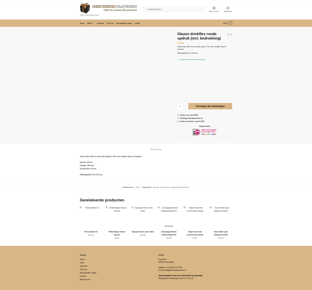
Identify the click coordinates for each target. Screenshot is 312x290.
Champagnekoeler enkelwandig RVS (169, 233)
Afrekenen (228, 11)
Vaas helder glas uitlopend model (221, 233)
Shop (82, 263)
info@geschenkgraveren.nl (175, 270)
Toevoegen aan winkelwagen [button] (91, 243)
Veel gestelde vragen (88, 273)
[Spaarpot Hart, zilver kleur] (143, 217)
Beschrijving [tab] (156, 149)
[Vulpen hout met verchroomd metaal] (195, 217)
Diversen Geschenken (161, 187)
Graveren (83, 266)
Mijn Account (214, 11)
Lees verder (169, 243)
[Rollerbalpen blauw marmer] (117, 217)
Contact (83, 276)
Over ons (83, 269)
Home (82, 259)
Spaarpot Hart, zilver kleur (143, 232)
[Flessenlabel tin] (91, 217)
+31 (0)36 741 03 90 (174, 267)
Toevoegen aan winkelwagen (210, 106)
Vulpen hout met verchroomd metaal (195, 233)
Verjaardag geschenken (180, 187)
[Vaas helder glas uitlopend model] (221, 217)
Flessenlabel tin (91, 232)
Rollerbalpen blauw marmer (117, 233)
